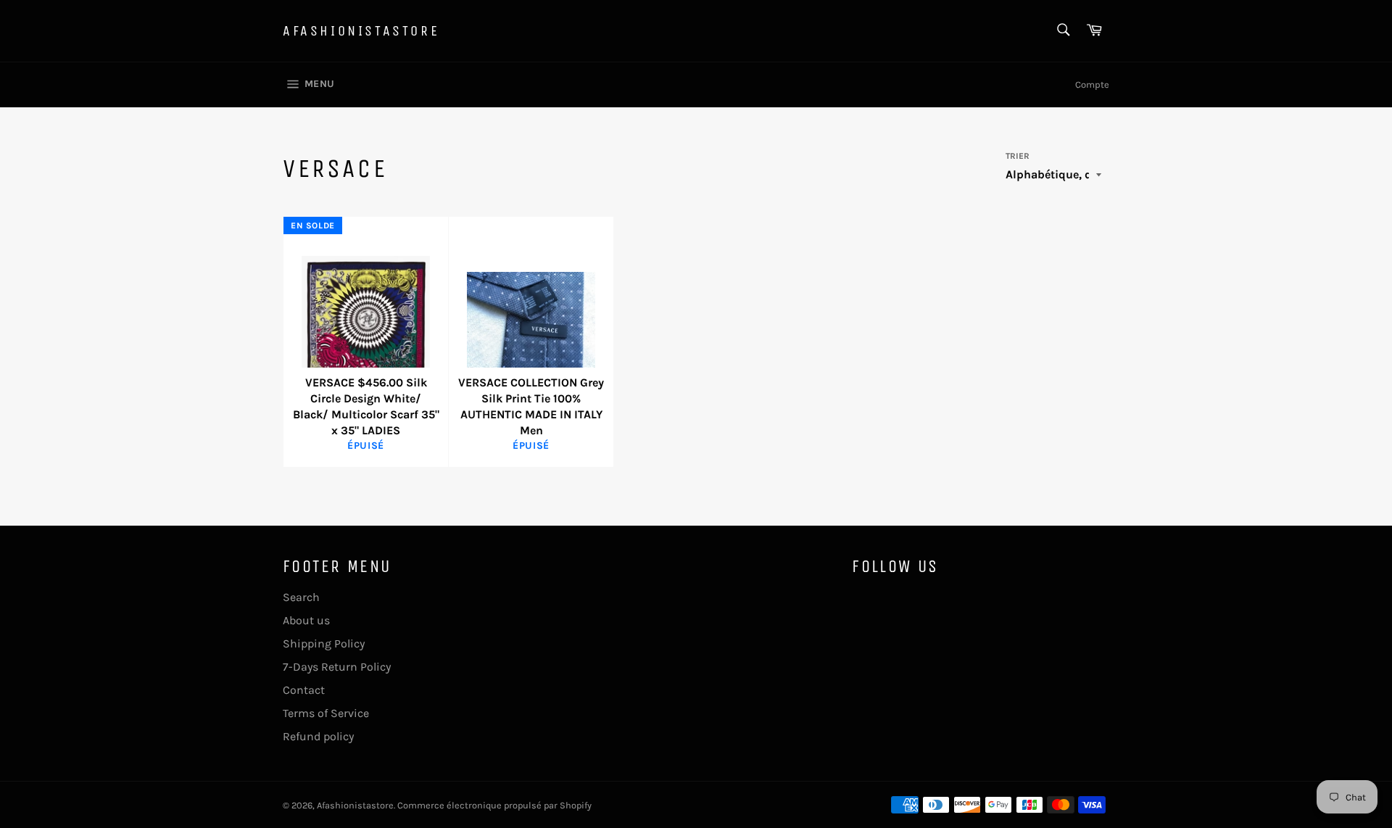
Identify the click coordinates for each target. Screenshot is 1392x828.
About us (306, 620)
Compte (1092, 84)
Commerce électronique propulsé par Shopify (494, 805)
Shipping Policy (324, 643)
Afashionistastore (361, 30)
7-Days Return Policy (337, 667)
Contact (304, 690)
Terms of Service (326, 713)
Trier (1018, 156)
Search (301, 597)
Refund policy (318, 736)
